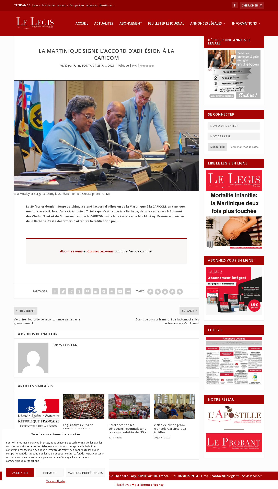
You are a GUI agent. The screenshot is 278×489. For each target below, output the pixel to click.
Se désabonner (252, 476)
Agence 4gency (152, 485)
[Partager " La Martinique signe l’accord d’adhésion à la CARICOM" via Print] (128, 291)
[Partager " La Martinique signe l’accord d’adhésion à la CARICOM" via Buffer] (104, 291)
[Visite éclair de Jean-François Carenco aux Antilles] (174, 406)
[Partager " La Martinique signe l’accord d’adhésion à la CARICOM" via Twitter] (63, 291)
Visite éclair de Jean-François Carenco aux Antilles (170, 428)
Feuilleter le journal (166, 24)
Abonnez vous (71, 251)
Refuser (49, 473)
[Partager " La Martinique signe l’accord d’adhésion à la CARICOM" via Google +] (71, 291)
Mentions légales (55, 481)
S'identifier (217, 147)
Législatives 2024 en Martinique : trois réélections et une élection (83, 428)
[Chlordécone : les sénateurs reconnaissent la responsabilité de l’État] (129, 406)
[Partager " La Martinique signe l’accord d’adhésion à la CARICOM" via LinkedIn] (96, 291)
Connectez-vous (100, 251)
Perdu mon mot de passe (244, 147)
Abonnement (130, 24)
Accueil (82, 24)
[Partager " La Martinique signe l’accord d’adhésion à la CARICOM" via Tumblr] (79, 291)
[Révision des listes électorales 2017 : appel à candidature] (38, 415)
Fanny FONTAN (83, 65)
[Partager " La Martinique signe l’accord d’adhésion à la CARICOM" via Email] (120, 291)
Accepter (20, 473)
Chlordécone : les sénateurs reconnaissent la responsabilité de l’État (128, 428)
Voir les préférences (85, 473)
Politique (123, 65)
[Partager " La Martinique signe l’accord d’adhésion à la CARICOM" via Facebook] (55, 291)
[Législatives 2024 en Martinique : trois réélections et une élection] (84, 406)
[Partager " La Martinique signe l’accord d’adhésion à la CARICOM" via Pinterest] (87, 291)
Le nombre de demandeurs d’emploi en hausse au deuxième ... (73, 5)
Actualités (103, 24)
